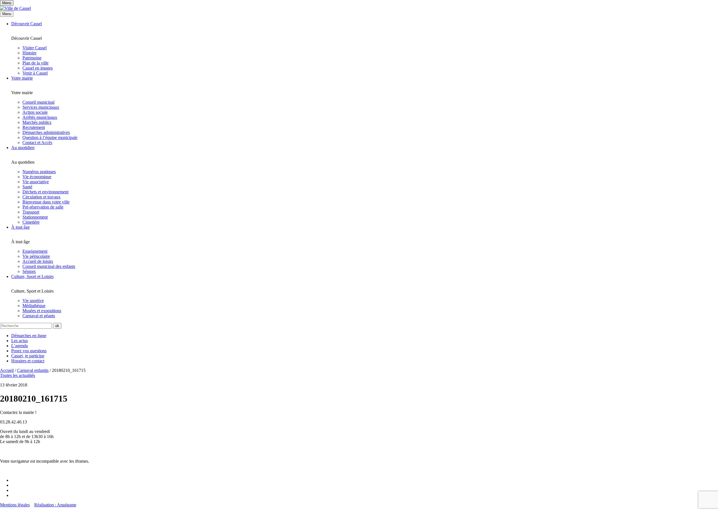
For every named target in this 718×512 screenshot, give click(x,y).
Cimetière (31, 222)
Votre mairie (22, 78)
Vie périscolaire (36, 256)
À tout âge (20, 227)
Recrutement (33, 127)
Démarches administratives (46, 132)
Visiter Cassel (34, 47)
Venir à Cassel (35, 73)
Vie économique (36, 176)
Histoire (29, 52)
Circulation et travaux (41, 196)
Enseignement (34, 251)
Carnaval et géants (38, 315)
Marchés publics (36, 122)
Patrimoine (32, 57)
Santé (27, 186)
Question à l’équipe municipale (49, 137)
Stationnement (35, 217)
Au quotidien (22, 147)
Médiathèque (33, 305)
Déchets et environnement (45, 191)
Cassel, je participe (27, 355)
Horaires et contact (27, 360)
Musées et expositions (41, 310)
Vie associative (35, 181)
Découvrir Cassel (26, 23)
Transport (30, 212)
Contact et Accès (37, 142)
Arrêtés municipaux (39, 117)
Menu (6, 14)
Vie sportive (33, 300)
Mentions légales (15, 504)
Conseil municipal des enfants (48, 266)
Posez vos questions (29, 350)
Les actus (19, 340)
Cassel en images (37, 68)
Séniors (29, 271)
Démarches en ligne (28, 335)
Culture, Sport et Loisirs (32, 276)
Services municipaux (40, 107)
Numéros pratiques (39, 171)
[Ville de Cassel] (15, 8)
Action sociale (35, 112)
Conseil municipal (38, 102)
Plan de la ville (35, 63)
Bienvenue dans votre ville (46, 202)
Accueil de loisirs (37, 261)
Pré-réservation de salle (42, 207)
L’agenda (19, 345)
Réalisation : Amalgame (55, 504)
